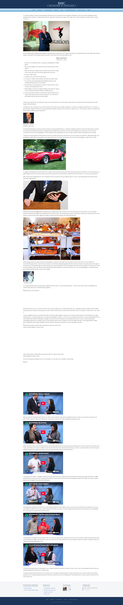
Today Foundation (27, 588)
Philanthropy (48, 9)
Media (89, 9)
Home (33, 9)
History (56, 9)
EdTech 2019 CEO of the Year (50, 590)
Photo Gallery (81, 9)
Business (40, 9)
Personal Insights (70, 9)
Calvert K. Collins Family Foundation (31, 590)
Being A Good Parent (48, 592)
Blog (62, 9)
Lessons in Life (47, 594)
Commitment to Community (49, 588)
